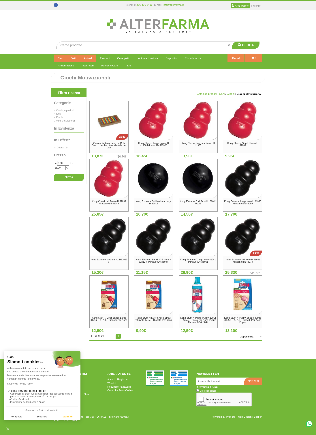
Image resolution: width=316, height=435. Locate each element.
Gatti (73, 58)
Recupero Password (119, 386)
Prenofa (230, 416)
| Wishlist (256, 5)
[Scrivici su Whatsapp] (309, 424)
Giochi (58, 117)
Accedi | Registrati (117, 379)
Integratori (88, 65)
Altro (128, 65)
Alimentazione (66, 65)
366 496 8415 (144, 4)
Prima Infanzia (193, 58)
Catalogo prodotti (64, 110)
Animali (88, 58)
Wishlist (111, 383)
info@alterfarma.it (173, 4)
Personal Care (109, 65)
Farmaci (105, 58)
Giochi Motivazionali (64, 120)
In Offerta (60, 147)
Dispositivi (171, 58)
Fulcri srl (257, 416)
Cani (60, 58)
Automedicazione (148, 58)
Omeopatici (123, 58)
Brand (236, 58)
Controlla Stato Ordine (120, 390)
